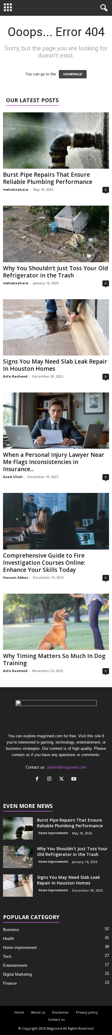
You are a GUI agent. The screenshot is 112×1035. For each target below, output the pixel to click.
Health (8, 938)
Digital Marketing (17, 974)
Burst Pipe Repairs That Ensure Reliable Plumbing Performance (47, 178)
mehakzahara (15, 189)
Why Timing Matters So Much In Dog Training (54, 659)
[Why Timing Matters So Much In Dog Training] (56, 622)
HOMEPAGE (72, 74)
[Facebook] (38, 779)
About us (38, 1012)
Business (11, 929)
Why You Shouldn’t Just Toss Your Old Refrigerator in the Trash (55, 271)
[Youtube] (74, 779)
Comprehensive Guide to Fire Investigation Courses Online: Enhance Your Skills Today (44, 563)
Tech (7, 956)
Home (19, 1012)
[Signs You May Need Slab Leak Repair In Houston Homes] (56, 327)
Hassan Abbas (15, 577)
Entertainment (15, 965)
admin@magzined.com (67, 767)
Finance (10, 983)
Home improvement (53, 833)
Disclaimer (60, 1012)
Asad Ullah (13, 476)
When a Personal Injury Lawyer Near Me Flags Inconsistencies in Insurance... (53, 462)
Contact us (56, 1019)
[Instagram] (51, 779)
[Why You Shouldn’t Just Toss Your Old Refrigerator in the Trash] (56, 234)
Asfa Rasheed (15, 376)
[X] (63, 779)
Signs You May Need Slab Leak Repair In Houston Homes (55, 365)
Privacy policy (87, 1012)
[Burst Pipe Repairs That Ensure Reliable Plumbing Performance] (56, 140)
